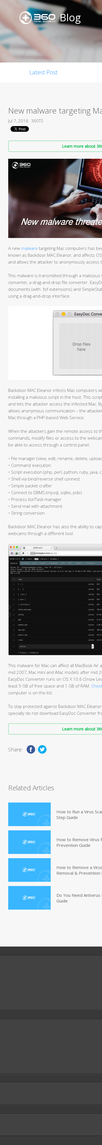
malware (29, 248)
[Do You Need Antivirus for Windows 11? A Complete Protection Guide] (29, 898)
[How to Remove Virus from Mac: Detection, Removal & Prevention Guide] (29, 842)
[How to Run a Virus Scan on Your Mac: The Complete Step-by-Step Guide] (29, 814)
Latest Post (43, 72)
